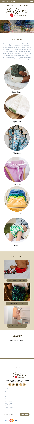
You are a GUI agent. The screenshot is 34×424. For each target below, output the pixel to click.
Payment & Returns (10, 402)
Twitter (13, 384)
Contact (7, 397)
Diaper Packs (17, 214)
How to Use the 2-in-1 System (17, 303)
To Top (16, 367)
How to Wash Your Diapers (17, 326)
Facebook (9, 384)
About (6, 395)
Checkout (12, 1)
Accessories (17, 184)
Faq (6, 392)
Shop (6, 390)
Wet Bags (17, 153)
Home (6, 388)
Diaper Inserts (17, 122)
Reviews (7, 398)
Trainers (17, 245)
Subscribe (24, 414)
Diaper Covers (17, 92)
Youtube (20, 384)
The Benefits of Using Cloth (17, 280)
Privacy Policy (8, 407)
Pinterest (17, 384)
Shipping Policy (9, 404)
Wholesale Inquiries (10, 405)
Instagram (24, 384)
